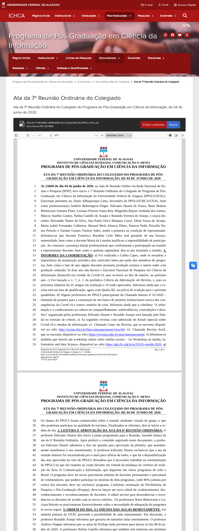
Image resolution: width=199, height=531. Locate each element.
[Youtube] (179, 35)
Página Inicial (41, 16)
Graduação (89, 16)
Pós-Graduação (117, 16)
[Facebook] (172, 35)
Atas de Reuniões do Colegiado (112, 81)
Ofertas (40, 68)
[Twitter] (186, 35)
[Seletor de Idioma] (188, 25)
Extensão (166, 16)
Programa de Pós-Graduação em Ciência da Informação (83, 40)
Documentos (107, 58)
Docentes (134, 58)
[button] (74, 16)
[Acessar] (184, 25)
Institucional (63, 16)
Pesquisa (144, 16)
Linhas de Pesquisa (78, 58)
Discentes (154, 58)
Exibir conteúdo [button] (153, 125)
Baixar (173, 125)
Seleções (18, 68)
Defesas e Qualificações (72, 68)
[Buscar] (185, 15)
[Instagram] (165, 35)
